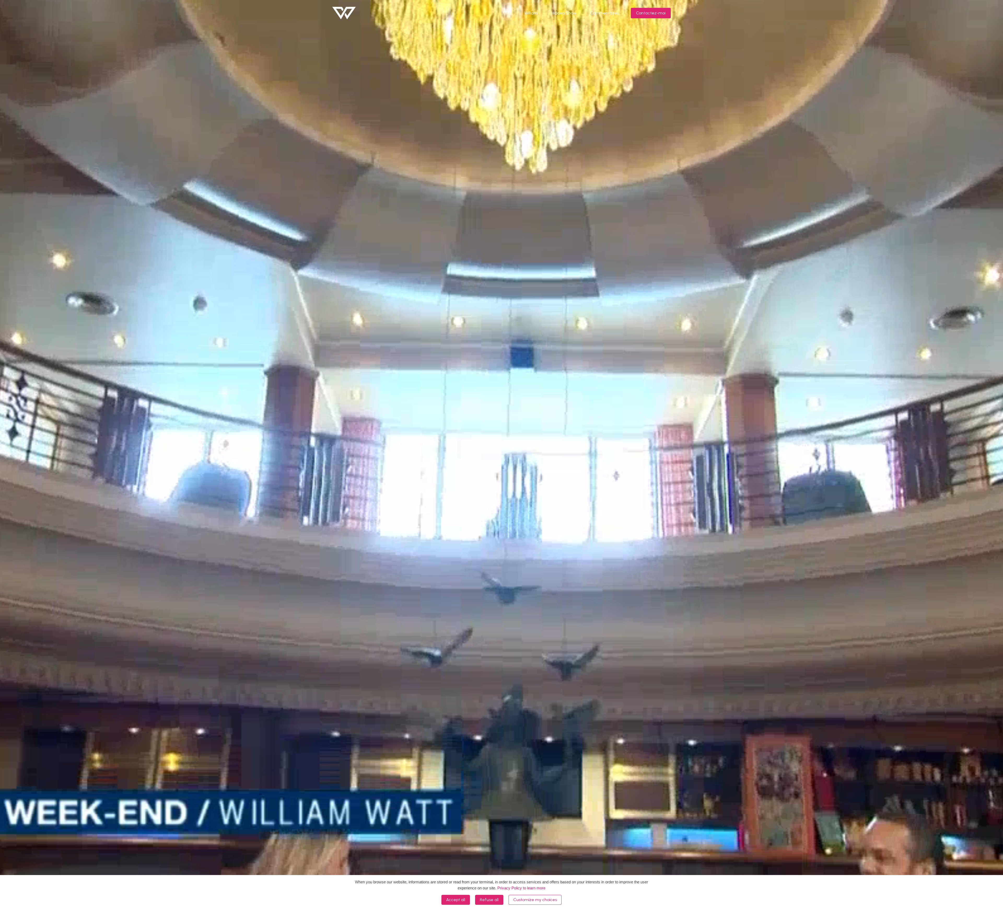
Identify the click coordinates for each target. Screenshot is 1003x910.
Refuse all (489, 899)
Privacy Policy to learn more (520, 888)
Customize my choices (535, 899)
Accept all (455, 899)
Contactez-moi (651, 12)
